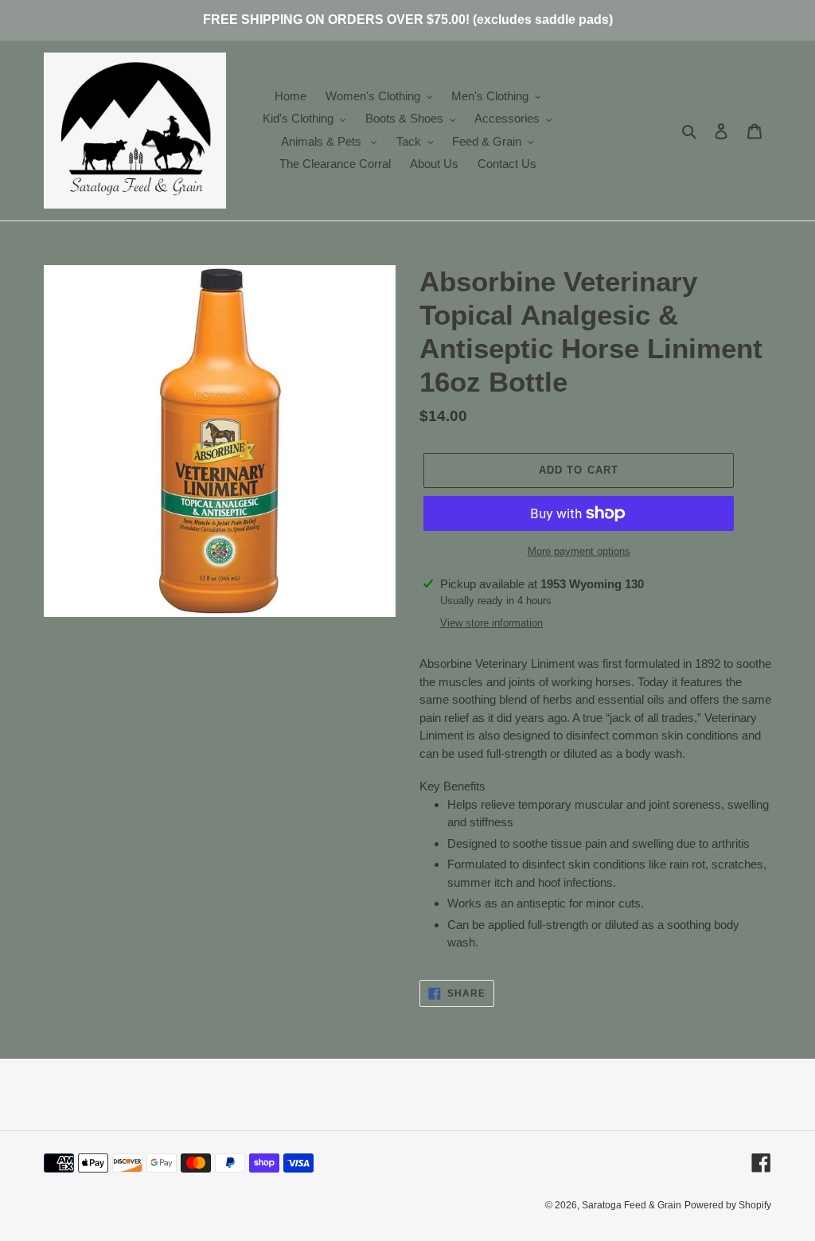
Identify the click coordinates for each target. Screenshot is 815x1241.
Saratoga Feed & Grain (631, 1205)
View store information (491, 623)
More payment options (579, 551)
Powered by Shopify (727, 1205)
